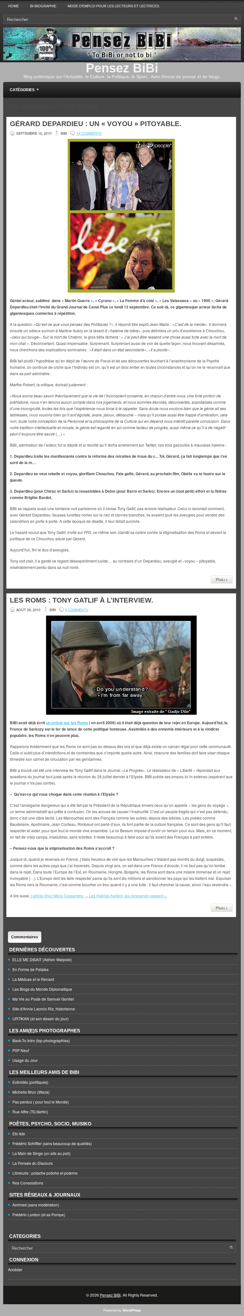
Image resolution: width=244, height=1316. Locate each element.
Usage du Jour (25, 1060)
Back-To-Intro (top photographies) (41, 1040)
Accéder (15, 1269)
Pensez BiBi (122, 68)
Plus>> (222, 579)
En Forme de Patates (30, 969)
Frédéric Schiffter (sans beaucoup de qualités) (52, 1143)
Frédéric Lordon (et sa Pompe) (38, 1214)
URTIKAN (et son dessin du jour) (40, 1018)
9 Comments (76, 609)
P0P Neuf (20, 1050)
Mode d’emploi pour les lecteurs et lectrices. (114, 6)
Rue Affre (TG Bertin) (30, 1111)
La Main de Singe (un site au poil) (41, 1153)
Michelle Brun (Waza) (31, 1092)
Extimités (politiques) (30, 1082)
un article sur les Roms (67, 722)
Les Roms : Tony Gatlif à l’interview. (81, 600)
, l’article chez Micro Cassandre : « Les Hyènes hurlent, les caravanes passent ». (98, 895)
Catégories (24, 89)
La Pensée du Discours (32, 1163)
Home (13, 6)
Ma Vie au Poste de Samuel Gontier (43, 999)
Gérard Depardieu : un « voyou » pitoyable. (95, 124)
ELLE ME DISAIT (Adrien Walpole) (42, 959)
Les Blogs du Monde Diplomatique (42, 989)
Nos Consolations (27, 1182)
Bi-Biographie (43, 6)
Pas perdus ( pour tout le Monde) (40, 1101)
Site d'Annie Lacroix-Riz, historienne (43, 1008)
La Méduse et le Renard (33, 979)
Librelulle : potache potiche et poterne (45, 1173)
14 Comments (88, 133)
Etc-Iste (18, 1133)
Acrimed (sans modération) (35, 1204)
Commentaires (24, 937)
